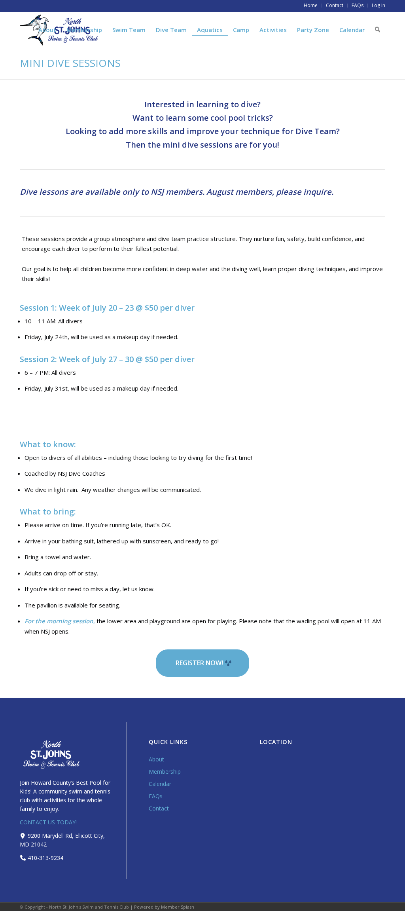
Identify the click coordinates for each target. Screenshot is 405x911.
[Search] (377, 29)
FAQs (156, 796)
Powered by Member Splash (164, 907)
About (156, 759)
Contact (159, 808)
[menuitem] (311, 6)
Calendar (160, 784)
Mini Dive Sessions (70, 63)
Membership (165, 771)
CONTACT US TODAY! (48, 822)
